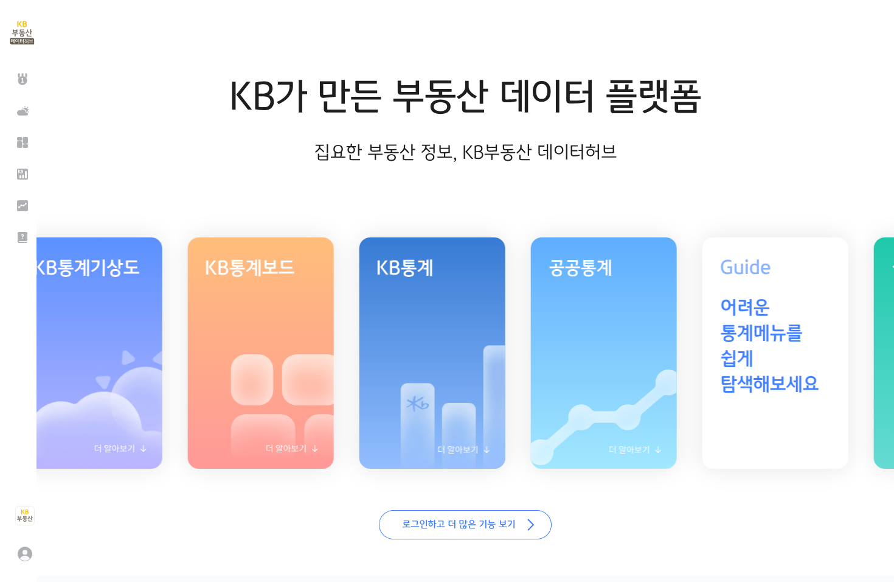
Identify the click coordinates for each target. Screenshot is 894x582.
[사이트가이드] (21, 237)
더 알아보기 (76, 453)
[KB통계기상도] (21, 111)
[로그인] (24, 554)
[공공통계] (21, 206)
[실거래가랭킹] (21, 79)
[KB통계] (21, 174)
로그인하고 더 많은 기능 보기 (465, 524)
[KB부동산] (24, 516)
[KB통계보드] (21, 142)
